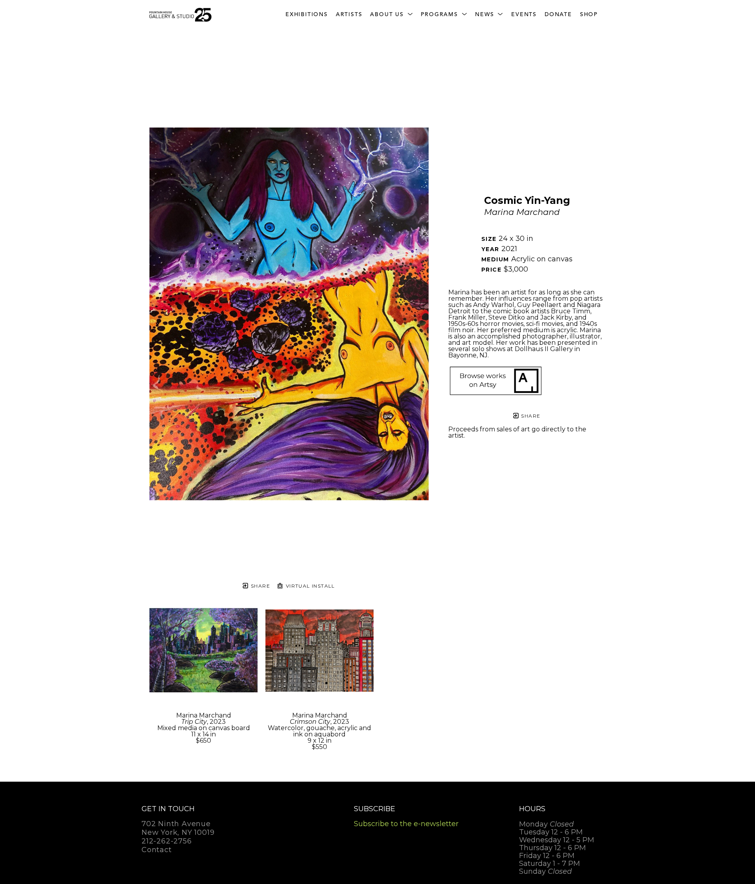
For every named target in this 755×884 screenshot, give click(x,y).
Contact (157, 849)
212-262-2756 (167, 841)
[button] (391, 14)
